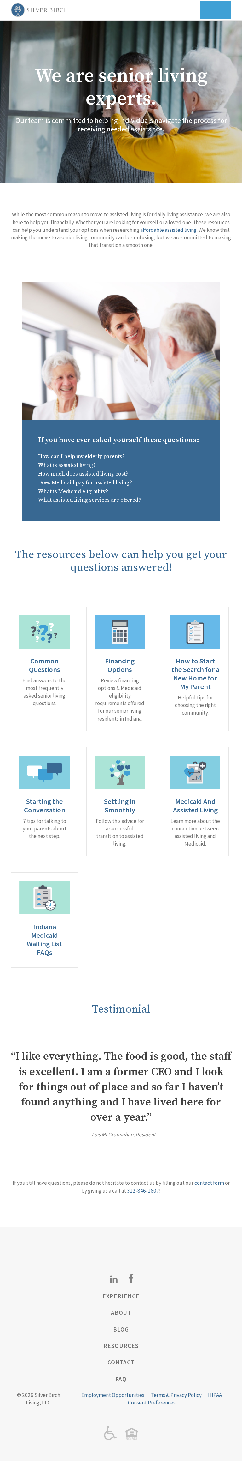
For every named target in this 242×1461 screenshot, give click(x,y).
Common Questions (44, 665)
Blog (121, 1329)
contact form (209, 1182)
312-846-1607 (143, 1190)
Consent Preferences (152, 1402)
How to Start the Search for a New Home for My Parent (195, 673)
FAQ (121, 1379)
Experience (121, 1296)
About (121, 1312)
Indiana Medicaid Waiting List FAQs (44, 939)
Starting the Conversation (44, 805)
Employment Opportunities (112, 1395)
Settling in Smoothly (119, 805)
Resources (121, 1346)
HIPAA (215, 1395)
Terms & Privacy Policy (176, 1395)
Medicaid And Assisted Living (195, 805)
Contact (121, 1362)
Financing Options (120, 665)
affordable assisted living (168, 229)
